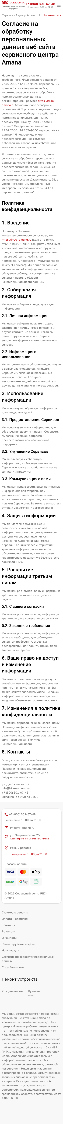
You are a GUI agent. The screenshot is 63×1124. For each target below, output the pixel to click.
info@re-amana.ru (22, 827)
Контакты (8, 925)
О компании (10, 937)
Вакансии (8, 931)
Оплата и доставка (15, 918)
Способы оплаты (13, 967)
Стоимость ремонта (15, 912)
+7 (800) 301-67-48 (40, 4)
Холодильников (12, 991)
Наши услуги (10, 950)
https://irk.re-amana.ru (16, 239)
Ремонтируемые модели (18, 944)
